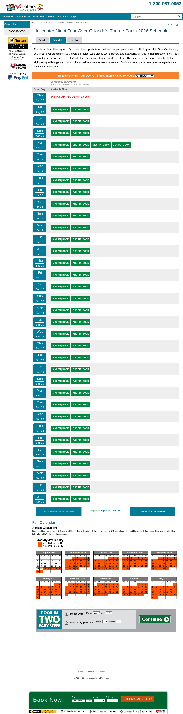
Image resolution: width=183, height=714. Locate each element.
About (80, 671)
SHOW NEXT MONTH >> (153, 511)
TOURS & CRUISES (65, 23)
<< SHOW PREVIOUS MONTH (59, 511)
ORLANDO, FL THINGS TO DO (44, 23)
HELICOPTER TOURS (83, 23)
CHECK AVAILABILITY (137, 699)
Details (42, 40)
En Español (173, 25)
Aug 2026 (95, 510)
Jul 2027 (117, 510)
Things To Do (23, 16)
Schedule (58, 40)
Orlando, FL (7, 16)
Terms (102, 671)
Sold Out (60, 97)
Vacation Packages (67, 16)
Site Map (91, 671)
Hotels (51, 16)
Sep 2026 (105, 510)
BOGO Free (38, 16)
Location (74, 40)
